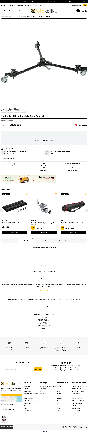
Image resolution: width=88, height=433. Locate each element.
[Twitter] (65, 369)
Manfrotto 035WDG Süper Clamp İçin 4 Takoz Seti (42, 223)
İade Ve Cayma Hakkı (29, 401)
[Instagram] (55, 369)
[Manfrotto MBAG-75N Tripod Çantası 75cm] (73, 206)
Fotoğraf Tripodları (77, 403)
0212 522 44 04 (76, 5)
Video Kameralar (76, 406)
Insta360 (59, 398)
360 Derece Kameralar (78, 391)
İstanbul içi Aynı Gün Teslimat (48, 386)
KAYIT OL (38, 369)
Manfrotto (60, 406)
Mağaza (10, 5)
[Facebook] (60, 369)
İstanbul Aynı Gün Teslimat (37, 5)
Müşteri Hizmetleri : (7, 405)
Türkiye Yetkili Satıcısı (7, 121)
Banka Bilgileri (20, 5)
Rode (58, 408)
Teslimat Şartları (28, 398)
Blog (41, 391)
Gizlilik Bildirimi (28, 396)
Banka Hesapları (28, 391)
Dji (57, 396)
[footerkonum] (11, 398)
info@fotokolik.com (8, 409)
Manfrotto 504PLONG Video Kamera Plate (14, 223)
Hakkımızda (4, 5)
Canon (59, 386)
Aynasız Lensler (76, 388)
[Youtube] (70, 369)
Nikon (58, 388)
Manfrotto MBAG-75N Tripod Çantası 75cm (73, 223)
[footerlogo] (11, 383)
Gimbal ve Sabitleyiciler (78, 413)
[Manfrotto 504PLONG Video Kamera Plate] (14, 206)
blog (85, 5)
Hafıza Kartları (76, 410)
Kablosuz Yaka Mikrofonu (79, 401)
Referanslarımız (28, 406)
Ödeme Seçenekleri (60, 241)
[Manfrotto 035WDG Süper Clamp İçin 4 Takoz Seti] (44, 206)
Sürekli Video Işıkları (77, 396)
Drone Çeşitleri (76, 393)
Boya (58, 410)
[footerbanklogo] (74, 427)
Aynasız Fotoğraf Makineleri (79, 386)
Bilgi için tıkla (10, 153)
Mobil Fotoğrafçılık (77, 398)
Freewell (59, 413)
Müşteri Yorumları (44, 396)
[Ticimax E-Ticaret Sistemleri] (44, 432)
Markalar (27, 5)
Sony (58, 391)
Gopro (59, 401)
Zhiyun (59, 393)
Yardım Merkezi (28, 410)
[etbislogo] (4, 419)
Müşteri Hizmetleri (29, 403)
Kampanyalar (43, 388)
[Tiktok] (76, 369)
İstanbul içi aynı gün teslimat (53, 1)
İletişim (14, 5)
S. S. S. (25, 408)
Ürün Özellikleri (26, 241)
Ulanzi (58, 403)
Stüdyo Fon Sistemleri (78, 408)
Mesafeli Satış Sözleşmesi (31, 393)
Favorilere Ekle (26, 194)
